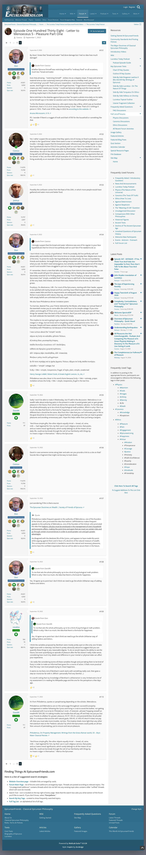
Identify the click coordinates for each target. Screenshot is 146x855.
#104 (101, 234)
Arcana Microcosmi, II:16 (39, 113)
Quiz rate (10, 90)
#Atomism (124, 387)
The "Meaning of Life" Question (127, 208)
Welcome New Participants (125, 237)
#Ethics (118, 419)
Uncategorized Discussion (125, 211)
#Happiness (124, 436)
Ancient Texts (120, 222)
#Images (123, 394)
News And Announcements (125, 183)
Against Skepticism (122, 205)
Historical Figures (122, 219)
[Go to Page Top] (142, 848)
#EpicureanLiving (126, 433)
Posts (8, 85)
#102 (101, 134)
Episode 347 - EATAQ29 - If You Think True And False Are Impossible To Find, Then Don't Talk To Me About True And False (127, 264)
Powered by (73, 843)
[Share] (104, 42)
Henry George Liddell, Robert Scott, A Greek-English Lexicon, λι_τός (56, 374)
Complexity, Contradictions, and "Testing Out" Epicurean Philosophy (126, 303)
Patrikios (117, 324)
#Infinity (123, 397)
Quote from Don (41, 618)
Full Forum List (121, 243)
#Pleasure (124, 424)
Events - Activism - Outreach (126, 240)
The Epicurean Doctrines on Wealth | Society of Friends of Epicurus (56, 507)
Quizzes (9, 88)
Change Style (136, 809)
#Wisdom (128, 442)
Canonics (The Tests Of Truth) (126, 195)
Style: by (73, 847)
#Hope (127, 467)
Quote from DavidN (42, 568)
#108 (101, 562)
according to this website (79, 109)
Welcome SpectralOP (122, 312)
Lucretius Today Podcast (124, 187)
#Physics (118, 384)
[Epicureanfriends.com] (25, 11)
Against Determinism (123, 201)
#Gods (122, 391)
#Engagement (125, 430)
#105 (101, 395)
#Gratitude (128, 470)
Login (125, 7)
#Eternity (123, 400)
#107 (101, 498)
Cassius (116, 272)
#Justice (127, 451)
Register (132, 7)
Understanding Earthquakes (126, 327)
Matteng (117, 358)
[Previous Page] (7, 42)
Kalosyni (117, 280)
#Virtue (123, 439)
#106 (101, 447)
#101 (101, 50)
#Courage (128, 448)
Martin (116, 315)
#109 (101, 611)
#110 (101, 697)
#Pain (122, 427)
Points (9, 83)
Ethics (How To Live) (123, 198)
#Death (123, 406)
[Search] (138, 7)
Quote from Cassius (42, 65)
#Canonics (119, 409)
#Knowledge (125, 412)
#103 (101, 185)
